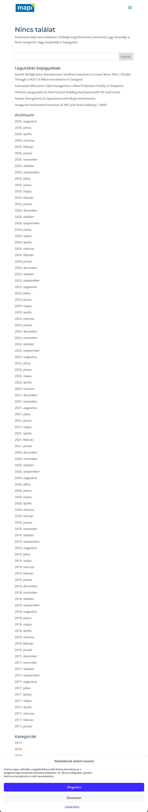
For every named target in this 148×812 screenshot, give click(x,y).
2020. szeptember (27, 471)
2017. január (23, 726)
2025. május (23, 191)
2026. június (23, 127)
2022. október (24, 344)
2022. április (23, 382)
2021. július (22, 414)
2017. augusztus (26, 681)
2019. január (23, 580)
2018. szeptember (27, 605)
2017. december (26, 656)
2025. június (23, 185)
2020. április (23, 503)
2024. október (24, 217)
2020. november (26, 459)
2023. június (23, 299)
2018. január (23, 650)
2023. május (23, 306)
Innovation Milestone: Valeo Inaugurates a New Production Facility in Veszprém (69, 86)
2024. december (26, 210)
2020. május (23, 497)
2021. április (23, 433)
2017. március (24, 713)
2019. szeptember (27, 541)
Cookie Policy (72, 806)
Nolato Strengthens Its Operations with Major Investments (55, 98)
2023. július (22, 293)
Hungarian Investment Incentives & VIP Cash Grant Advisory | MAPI (61, 105)
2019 (18, 755)
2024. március (24, 248)
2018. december (26, 586)
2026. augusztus (26, 121)
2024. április (23, 242)
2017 (18, 743)
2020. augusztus (26, 478)
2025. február (24, 198)
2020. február (24, 516)
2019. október (24, 535)
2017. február (24, 720)
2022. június (23, 369)
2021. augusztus (26, 408)
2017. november (26, 662)
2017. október (24, 669)
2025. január (23, 204)
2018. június (23, 618)
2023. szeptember (27, 280)
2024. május (23, 236)
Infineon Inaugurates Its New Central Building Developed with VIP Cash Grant (67, 92)
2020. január (23, 522)
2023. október (24, 274)
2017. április (23, 707)
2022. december (26, 331)
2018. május (23, 624)
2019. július (22, 554)
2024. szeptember (27, 223)
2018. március (24, 637)
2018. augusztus (26, 611)
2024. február (24, 255)
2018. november (26, 592)
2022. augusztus (26, 357)
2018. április (23, 631)
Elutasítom (74, 798)
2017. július (22, 688)
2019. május (23, 560)
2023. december (26, 268)
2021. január (23, 446)
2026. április (23, 134)
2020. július (22, 484)
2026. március (24, 140)
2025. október (24, 166)
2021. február (24, 440)
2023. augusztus (26, 287)
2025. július (22, 178)
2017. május (23, 701)
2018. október (24, 599)
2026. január (23, 153)
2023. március (24, 319)
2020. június (23, 490)
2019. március (24, 567)
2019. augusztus (26, 548)
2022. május (23, 376)
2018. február (24, 643)
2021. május (23, 427)
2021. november (26, 401)
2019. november (26, 529)
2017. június (23, 694)
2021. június (23, 420)
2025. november (26, 159)
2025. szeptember (27, 172)
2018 (18, 749)
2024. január (23, 261)
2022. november (26, 338)
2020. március (24, 510)
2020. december (26, 452)
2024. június (23, 229)
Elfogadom (74, 787)
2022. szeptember (27, 350)
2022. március (24, 389)
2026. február (24, 147)
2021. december (26, 395)
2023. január (23, 325)
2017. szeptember (27, 675)
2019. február (24, 573)
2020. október (24, 465)
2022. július (22, 363)
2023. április (23, 312)
